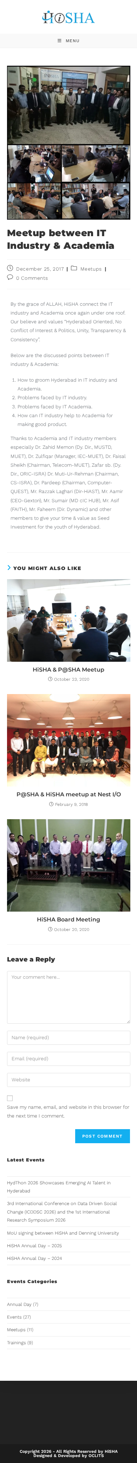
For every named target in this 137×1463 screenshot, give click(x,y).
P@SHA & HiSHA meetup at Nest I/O (69, 794)
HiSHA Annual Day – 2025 (34, 1245)
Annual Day (19, 1304)
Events (14, 1317)
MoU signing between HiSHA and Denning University (63, 1233)
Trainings (16, 1342)
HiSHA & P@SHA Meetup (68, 669)
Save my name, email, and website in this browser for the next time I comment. (68, 1111)
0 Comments (32, 278)
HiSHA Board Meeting (68, 919)
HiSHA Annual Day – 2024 (34, 1258)
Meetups (91, 269)
